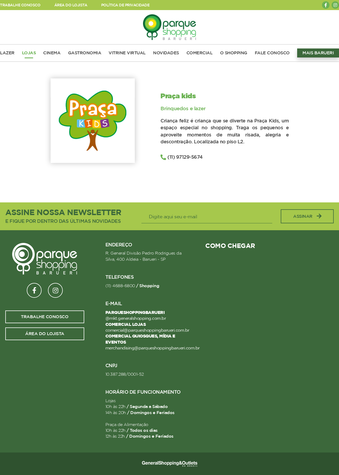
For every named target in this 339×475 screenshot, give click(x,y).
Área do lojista (44, 334)
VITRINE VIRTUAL (127, 53)
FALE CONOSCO (272, 53)
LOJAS (29, 53)
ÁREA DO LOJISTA (70, 5)
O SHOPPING (233, 53)
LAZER (7, 53)
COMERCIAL (199, 53)
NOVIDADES (166, 53)
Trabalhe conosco (44, 317)
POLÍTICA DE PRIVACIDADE (125, 5)
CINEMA (51, 53)
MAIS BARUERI (318, 53)
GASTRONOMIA (84, 53)
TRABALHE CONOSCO (20, 5)
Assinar (303, 216)
